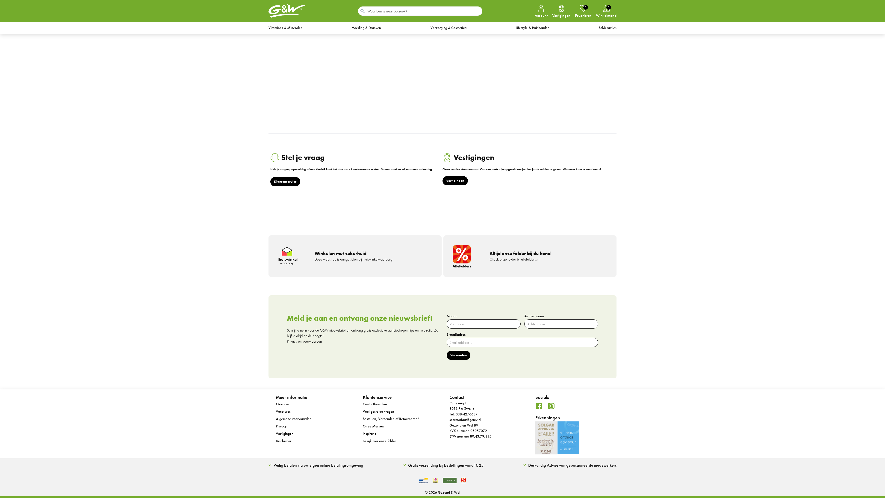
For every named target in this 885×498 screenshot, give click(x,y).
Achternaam (534, 316)
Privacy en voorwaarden (304, 341)
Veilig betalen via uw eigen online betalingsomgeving (318, 465)
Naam (452, 316)
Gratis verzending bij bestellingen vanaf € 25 (446, 465)
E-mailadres (456, 334)
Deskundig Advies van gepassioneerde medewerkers (572, 465)
